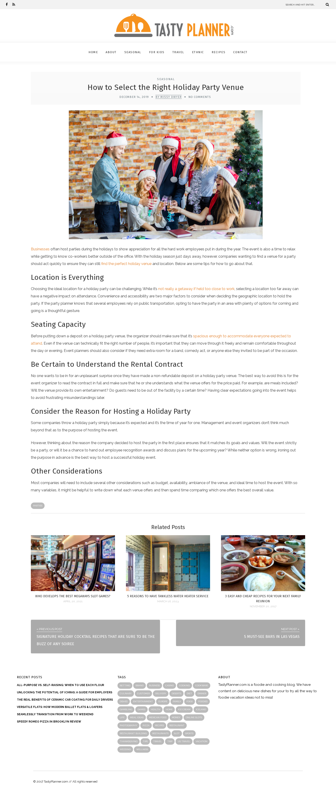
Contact (240, 52)
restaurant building (133, 733)
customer (143, 693)
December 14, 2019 (134, 97)
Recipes (219, 52)
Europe (162, 701)
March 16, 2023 (168, 601)
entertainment (143, 701)
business (154, 685)
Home (93, 52)
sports (189, 733)
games (141, 709)
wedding (125, 749)
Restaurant (176, 725)
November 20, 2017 (263, 606)
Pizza (146, 725)
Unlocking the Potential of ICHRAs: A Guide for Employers (64, 692)
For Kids (157, 52)
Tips (145, 741)
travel (157, 741)
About (111, 52)
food (190, 701)
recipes (159, 725)
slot (177, 733)
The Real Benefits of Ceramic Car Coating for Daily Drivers (65, 699)
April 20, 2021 (73, 601)
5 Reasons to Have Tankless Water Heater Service (167, 596)
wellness (142, 749)
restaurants (160, 733)
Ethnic (198, 52)
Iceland (201, 709)
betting (125, 685)
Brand (140, 685)
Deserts (176, 693)
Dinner (201, 693)
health (155, 709)
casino (169, 685)
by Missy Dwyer (168, 97)
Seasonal (132, 52)
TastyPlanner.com (232, 685)
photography (128, 725)
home (169, 709)
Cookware (201, 685)
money (176, 717)
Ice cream (184, 709)
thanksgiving (128, 741)
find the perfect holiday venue (126, 264)
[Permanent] (73, 590)
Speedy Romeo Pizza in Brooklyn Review (49, 721)
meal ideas (137, 717)
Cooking (184, 685)
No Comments (199, 97)
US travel (184, 741)
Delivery (160, 693)
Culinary (126, 693)
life (122, 717)
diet (189, 693)
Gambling (126, 709)
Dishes (124, 701)
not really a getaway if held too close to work (196, 289)
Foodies (203, 701)
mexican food (157, 717)
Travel (178, 52)
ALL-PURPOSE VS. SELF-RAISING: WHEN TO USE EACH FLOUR (60, 685)
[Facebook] (7, 5)
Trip (169, 741)
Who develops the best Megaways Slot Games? (72, 596)
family (177, 701)
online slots (194, 717)
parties (37, 505)
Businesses (40, 249)
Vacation (201, 741)
